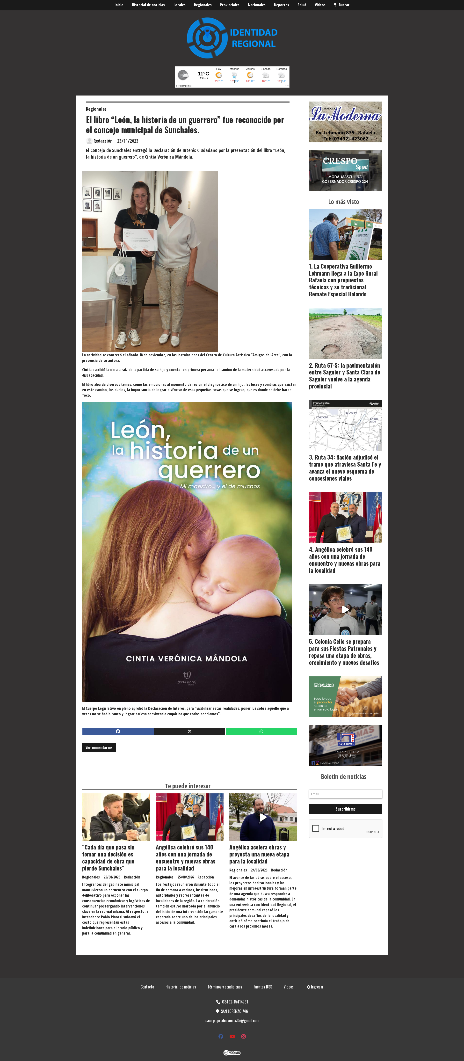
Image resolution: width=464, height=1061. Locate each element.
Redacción (103, 141)
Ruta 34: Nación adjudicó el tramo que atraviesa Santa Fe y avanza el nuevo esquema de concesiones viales (345, 467)
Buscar (344, 4)
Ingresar (317, 987)
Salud (301, 4)
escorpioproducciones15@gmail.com (232, 1020)
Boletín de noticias (343, 776)
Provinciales (229, 4)
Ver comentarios (99, 747)
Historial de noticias (148, 4)
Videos (320, 4)
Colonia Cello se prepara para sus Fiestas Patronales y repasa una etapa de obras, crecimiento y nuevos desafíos (344, 651)
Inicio (119, 4)
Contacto (147, 987)
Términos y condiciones (225, 987)
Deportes (281, 4)
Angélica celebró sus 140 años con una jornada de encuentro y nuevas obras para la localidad (185, 857)
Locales (180, 4)
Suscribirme (345, 809)
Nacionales (257, 4)
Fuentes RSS (263, 987)
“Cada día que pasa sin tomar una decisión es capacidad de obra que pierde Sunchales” (108, 857)
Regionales (203, 4)
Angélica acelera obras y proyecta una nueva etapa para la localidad (259, 854)
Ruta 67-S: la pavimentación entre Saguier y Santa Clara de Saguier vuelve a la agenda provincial (344, 375)
